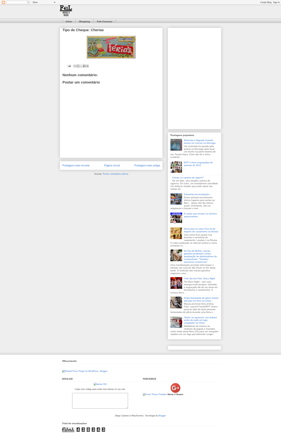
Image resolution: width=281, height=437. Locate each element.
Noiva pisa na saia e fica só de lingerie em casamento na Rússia (201, 230)
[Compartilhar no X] (81, 66)
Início (69, 21)
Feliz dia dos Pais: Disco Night (199, 278)
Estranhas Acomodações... (197, 194)
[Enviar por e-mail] (75, 66)
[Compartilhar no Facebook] (84, 66)
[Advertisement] (194, 78)
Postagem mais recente (76, 165)
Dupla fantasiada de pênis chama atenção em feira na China (201, 299)
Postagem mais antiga (147, 165)
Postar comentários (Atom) (115, 174)
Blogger (162, 415)
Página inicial (112, 165)
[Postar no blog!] (78, 66)
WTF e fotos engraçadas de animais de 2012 (198, 164)
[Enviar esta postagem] (69, 66)
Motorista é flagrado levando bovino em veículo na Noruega (199, 141)
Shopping (84, 21)
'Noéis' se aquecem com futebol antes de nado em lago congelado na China (200, 320)
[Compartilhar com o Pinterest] (87, 66)
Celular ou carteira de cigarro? (188, 177)
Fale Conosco (104, 21)
